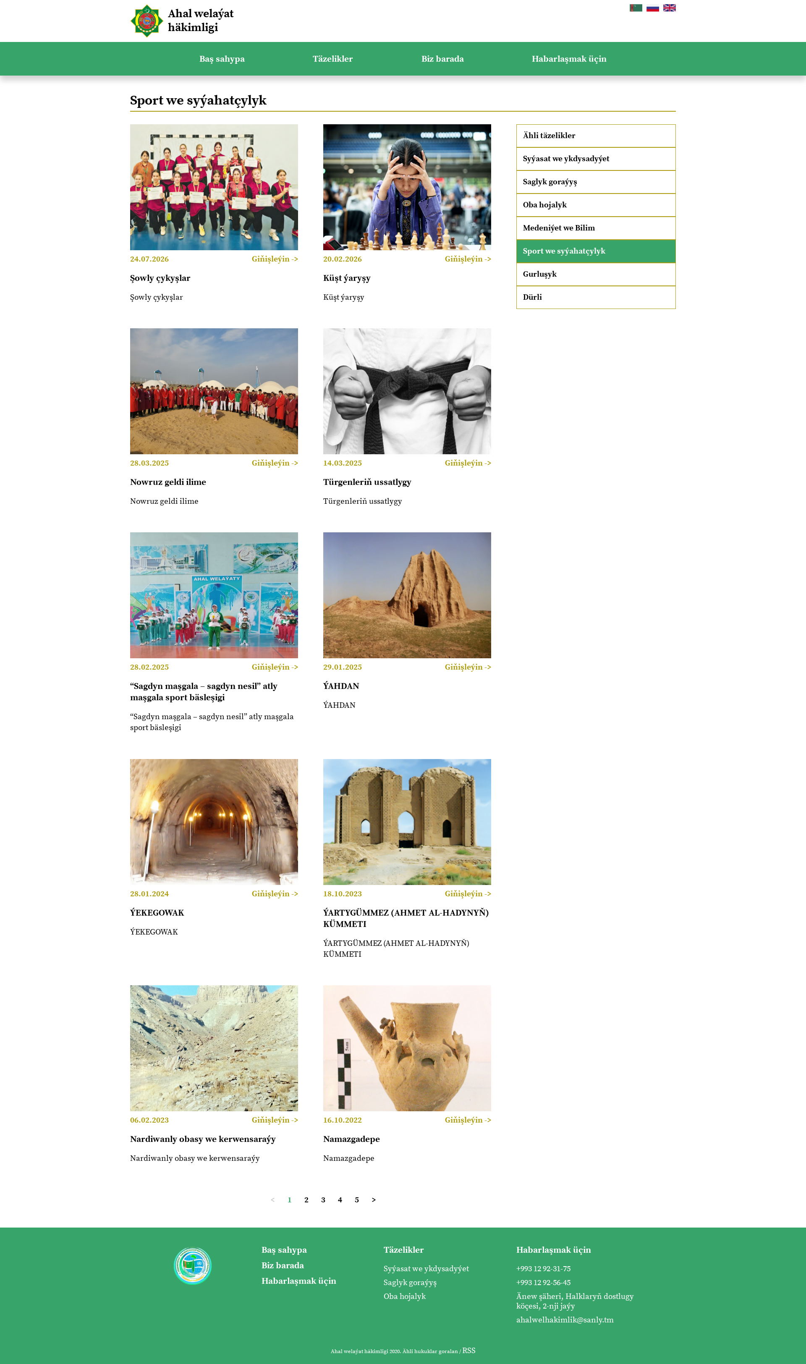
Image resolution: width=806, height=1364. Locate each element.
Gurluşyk (540, 274)
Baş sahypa (222, 59)
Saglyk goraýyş (550, 182)
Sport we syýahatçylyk (564, 251)
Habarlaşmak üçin (569, 59)
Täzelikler (333, 59)
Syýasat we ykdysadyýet (566, 159)
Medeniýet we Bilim (559, 228)
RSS (469, 1351)
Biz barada (442, 59)
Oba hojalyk (545, 205)
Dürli (532, 297)
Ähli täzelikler (549, 136)
